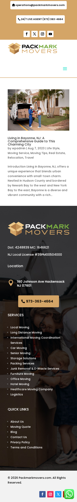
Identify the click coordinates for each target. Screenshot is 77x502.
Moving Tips (38, 153)
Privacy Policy (20, 442)
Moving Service (18, 153)
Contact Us (18, 437)
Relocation (15, 158)
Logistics (16, 394)
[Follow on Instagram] (42, 34)
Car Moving (18, 348)
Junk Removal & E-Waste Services (34, 369)
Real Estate (57, 153)
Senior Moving (20, 353)
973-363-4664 (39, 301)
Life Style (53, 148)
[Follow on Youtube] (50, 34)
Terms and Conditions (26, 447)
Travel (29, 158)
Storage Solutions (23, 358)
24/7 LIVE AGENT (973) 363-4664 (42, 19)
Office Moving (20, 379)
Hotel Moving (19, 384)
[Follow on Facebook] (26, 34)
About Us (17, 422)
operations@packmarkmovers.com (40, 5)
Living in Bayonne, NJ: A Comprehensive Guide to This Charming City (31, 141)
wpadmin (18, 148)
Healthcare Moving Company (31, 389)
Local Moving (19, 327)
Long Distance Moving (26, 332)
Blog (13, 432)
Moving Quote (20, 427)
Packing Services (22, 363)
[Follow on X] (34, 34)
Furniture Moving (22, 374)
